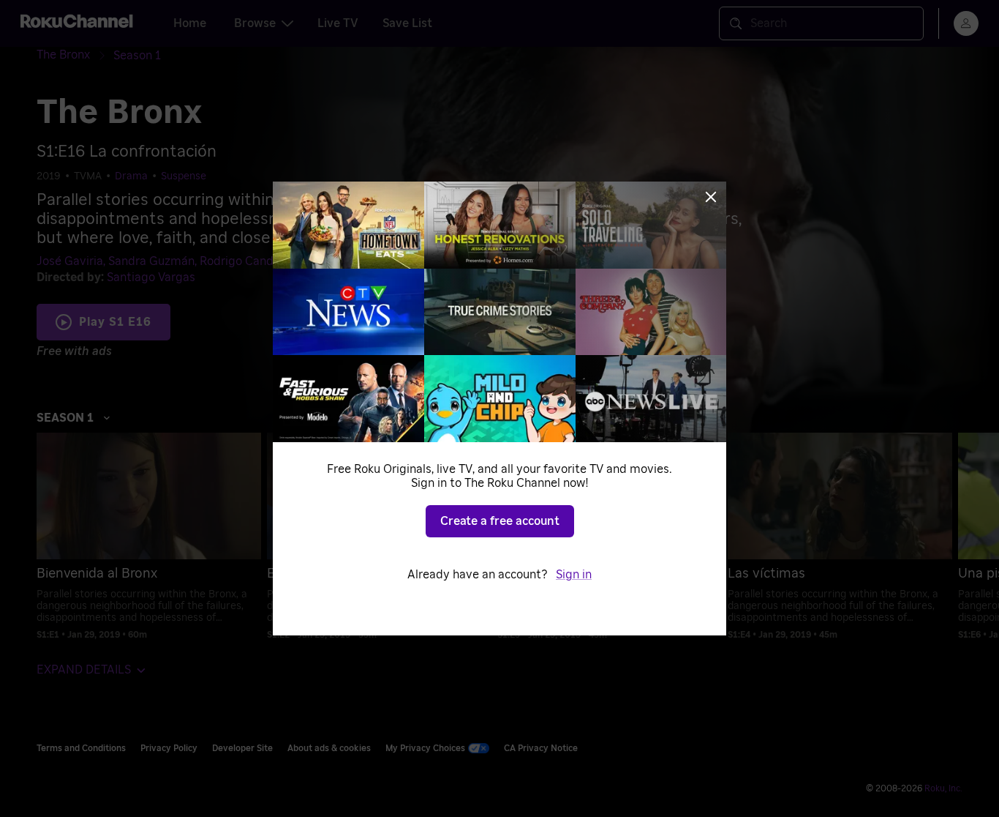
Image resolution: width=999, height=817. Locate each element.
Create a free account (499, 521)
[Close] (711, 197)
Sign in (574, 575)
